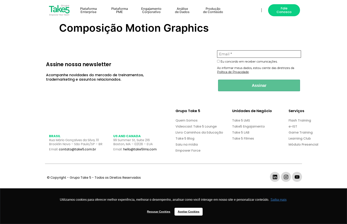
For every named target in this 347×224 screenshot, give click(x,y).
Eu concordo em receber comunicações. (249, 61)
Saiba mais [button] (278, 199)
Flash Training (300, 120)
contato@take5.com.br (77, 149)
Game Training (301, 132)
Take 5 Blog (185, 138)
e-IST (293, 126)
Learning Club (300, 138)
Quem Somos (187, 120)
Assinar (259, 85)
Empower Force (188, 150)
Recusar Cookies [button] (158, 211)
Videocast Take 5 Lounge (196, 126)
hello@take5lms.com (140, 149)
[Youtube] (297, 177)
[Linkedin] (275, 177)
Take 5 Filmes (243, 138)
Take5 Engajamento (248, 126)
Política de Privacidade (233, 72)
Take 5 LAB (240, 132)
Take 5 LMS (241, 120)
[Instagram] (286, 177)
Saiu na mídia (187, 144)
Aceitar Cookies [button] (188, 211)
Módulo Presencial (303, 144)
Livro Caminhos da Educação (199, 132)
